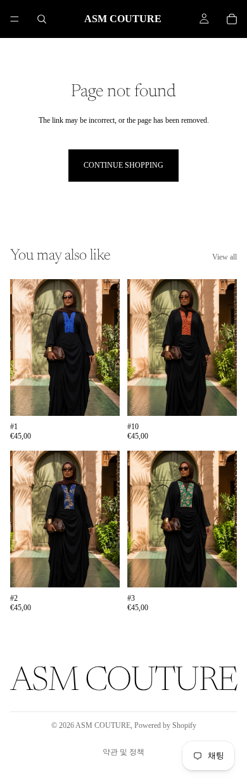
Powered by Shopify (165, 725)
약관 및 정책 (123, 752)
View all (224, 257)
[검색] (42, 19)
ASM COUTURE (102, 725)
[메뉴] (14, 19)
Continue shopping (123, 165)
